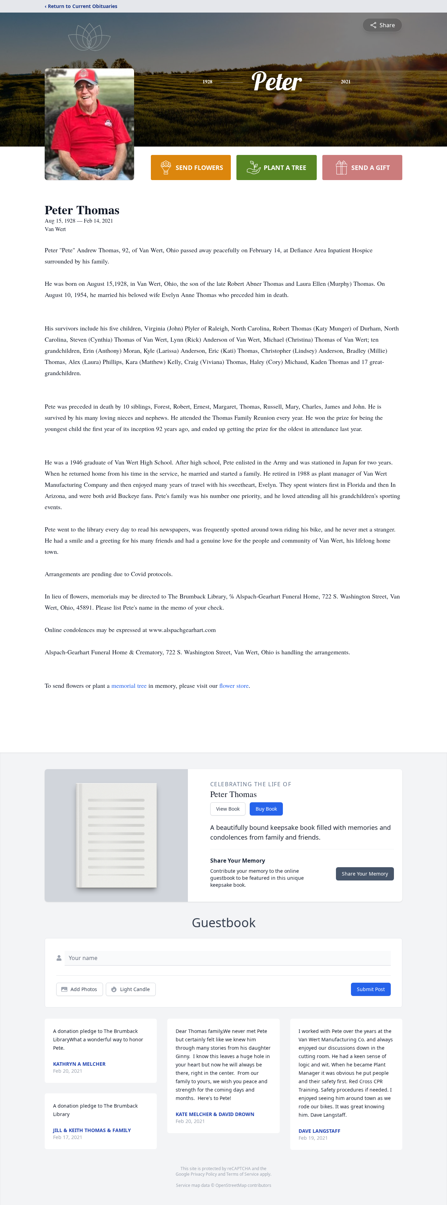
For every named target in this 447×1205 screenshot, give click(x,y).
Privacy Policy (204, 1174)
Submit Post (371, 989)
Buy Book (266, 808)
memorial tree (129, 685)
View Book (228, 808)
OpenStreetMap (231, 1185)
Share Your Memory (365, 873)
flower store (234, 685)
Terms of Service (242, 1174)
